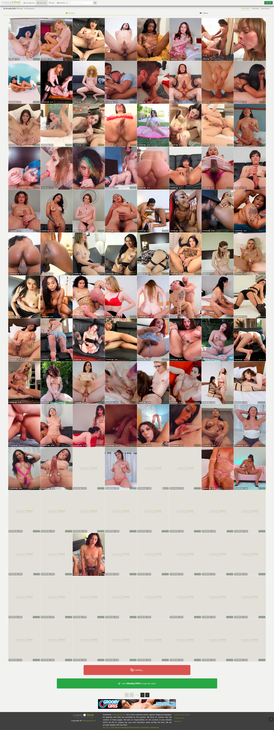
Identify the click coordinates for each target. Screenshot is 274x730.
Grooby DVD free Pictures (182, 715)
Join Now (268, 3)
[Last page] (147, 695)
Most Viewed (265, 8)
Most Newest (245, 8)
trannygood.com (88, 721)
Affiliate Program (179, 718)
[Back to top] (271, 719)
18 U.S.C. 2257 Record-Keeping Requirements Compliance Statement (131, 727)
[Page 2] (142, 695)
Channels (42, 3)
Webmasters (177, 721)
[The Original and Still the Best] (137, 708)
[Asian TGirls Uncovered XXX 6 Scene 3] (153, 597)
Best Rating (255, 8)
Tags (52, 3)
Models (62, 3)
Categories (30, 3)
